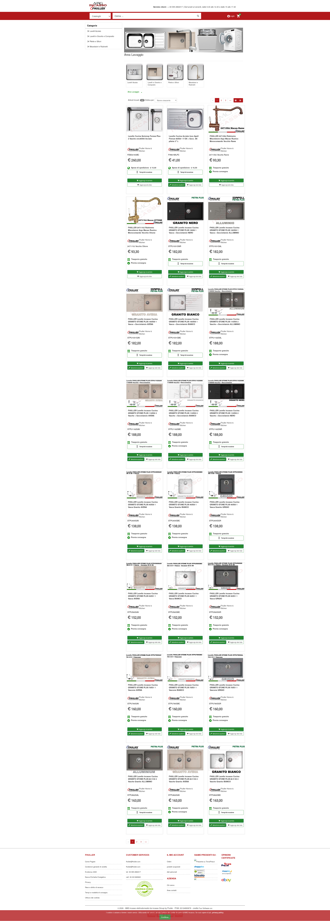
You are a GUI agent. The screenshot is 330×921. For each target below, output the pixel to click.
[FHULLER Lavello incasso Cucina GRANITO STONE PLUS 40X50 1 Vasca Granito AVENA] (144, 485)
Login (231, 16)
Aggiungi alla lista (145, 185)
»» (230, 100)
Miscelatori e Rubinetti (99, 46)
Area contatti (171, 890)
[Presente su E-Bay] (233, 880)
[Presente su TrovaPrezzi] (206, 861)
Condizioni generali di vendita (96, 866)
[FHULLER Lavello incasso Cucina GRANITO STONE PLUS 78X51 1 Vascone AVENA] (144, 668)
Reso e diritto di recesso (94, 887)
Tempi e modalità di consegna (96, 892)
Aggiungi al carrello (145, 180)
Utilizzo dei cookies (92, 897)
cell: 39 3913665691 (133, 877)
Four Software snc (205, 908)
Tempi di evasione (145, 172)
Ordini (169, 861)
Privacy (88, 882)
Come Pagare (90, 861)
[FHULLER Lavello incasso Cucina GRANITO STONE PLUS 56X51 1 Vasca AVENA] (144, 576)
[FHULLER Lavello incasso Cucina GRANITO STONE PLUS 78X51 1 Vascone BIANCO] (185, 668)
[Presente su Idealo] (206, 876)
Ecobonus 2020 (91, 872)
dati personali (172, 872)
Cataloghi (96, 16)
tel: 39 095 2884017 (133, 872)
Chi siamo (170, 885)
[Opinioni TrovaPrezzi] (233, 864)
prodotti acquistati (173, 866)
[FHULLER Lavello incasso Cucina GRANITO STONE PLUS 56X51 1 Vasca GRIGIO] (226, 576)
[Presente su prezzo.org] (206, 871)
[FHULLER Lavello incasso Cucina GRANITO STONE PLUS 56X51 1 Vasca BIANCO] (185, 576)
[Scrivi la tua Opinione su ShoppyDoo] (206, 866)
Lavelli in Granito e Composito (102, 36)
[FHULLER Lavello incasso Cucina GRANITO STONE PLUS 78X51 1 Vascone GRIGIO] (226, 668)
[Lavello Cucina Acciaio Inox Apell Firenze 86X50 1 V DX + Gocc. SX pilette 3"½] (185, 119)
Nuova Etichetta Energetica (95, 877)
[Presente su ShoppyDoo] (233, 872)
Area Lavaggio (133, 91)
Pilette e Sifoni (95, 41)
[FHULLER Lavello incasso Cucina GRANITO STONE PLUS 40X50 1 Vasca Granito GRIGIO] (226, 485)
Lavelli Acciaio (95, 31)
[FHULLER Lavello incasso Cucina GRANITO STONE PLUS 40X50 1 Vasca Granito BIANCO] (185, 485)
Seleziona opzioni (178, 185)
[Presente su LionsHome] (206, 879)
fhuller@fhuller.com (133, 861)
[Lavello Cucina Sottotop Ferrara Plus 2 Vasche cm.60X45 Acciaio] (144, 119)
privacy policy (217, 913)
